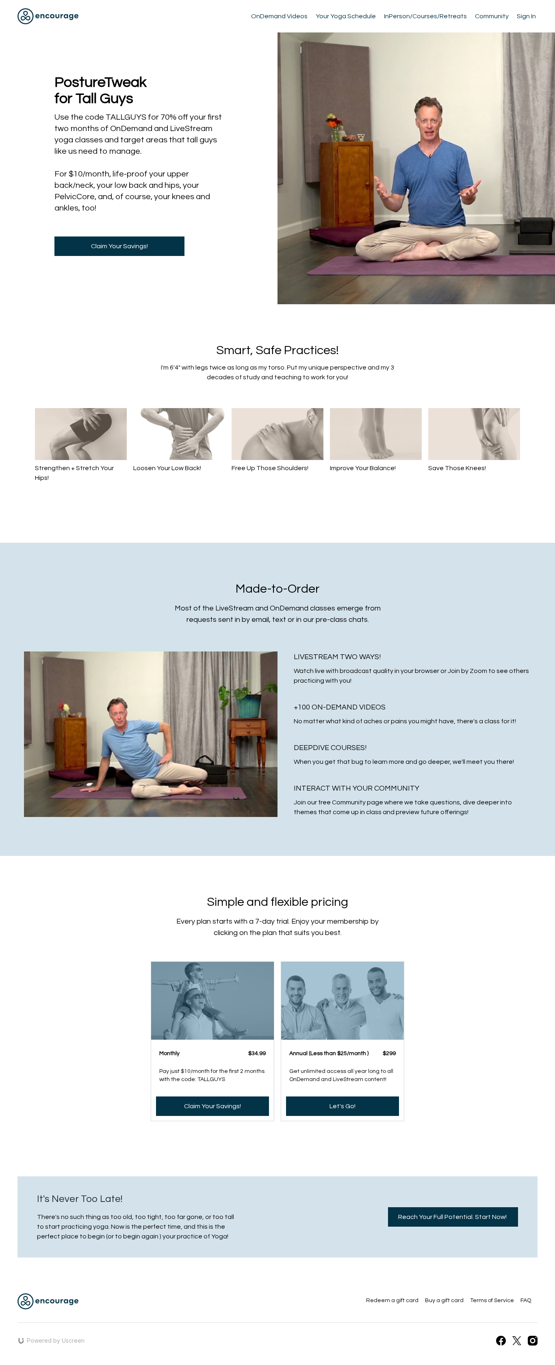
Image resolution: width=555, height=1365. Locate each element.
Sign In (526, 16)
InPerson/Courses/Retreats (425, 16)
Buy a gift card (444, 1300)
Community (492, 16)
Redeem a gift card (392, 1300)
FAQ (525, 1300)
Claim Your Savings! (212, 1106)
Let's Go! (343, 1106)
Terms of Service (492, 1300)
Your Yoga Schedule (346, 16)
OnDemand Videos (279, 16)
